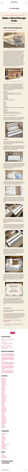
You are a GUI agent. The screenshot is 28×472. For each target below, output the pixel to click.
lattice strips (11, 324)
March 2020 (3, 382)
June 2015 (3, 425)
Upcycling (3, 447)
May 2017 (3, 404)
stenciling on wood (18, 324)
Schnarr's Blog (14, 1)
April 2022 (3, 378)
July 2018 (3, 390)
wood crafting (8, 325)
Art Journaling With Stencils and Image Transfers (7, 368)
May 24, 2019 (20, 23)
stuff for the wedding (17, 53)
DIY (4, 15)
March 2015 (3, 427)
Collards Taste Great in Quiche (6, 345)
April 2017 (3, 405)
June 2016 (3, 413)
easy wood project (6, 323)
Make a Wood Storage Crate (14, 19)
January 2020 (3, 383)
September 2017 (4, 400)
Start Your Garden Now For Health (6, 343)
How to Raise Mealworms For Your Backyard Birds (8, 359)
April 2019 (3, 388)
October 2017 (3, 399)
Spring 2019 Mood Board (7, 313)
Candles (2, 434)
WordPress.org (3, 457)
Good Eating (3, 437)
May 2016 (3, 414)
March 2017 (3, 406)
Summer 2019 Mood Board (8, 320)
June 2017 (3, 403)
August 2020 (3, 381)
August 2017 (3, 401)
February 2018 (3, 395)
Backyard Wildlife (4, 433)
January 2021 (3, 380)
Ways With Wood (21, 15)
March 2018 (3, 394)
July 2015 (3, 424)
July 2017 (3, 402)
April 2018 (3, 393)
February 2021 (3, 379)
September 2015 (4, 422)
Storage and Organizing (14, 15)
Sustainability (3, 445)
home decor (11, 323)
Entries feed (3, 455)
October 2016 (3, 410)
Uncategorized (3, 446)
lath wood (8, 324)
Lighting (2, 442)
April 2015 (3, 426)
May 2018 (3, 392)
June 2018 (3, 391)
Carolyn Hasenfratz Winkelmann (12, 23)
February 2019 (3, 389)
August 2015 (3, 423)
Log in (2, 454)
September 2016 (4, 411)
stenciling (14, 324)
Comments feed (4, 456)
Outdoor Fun (3, 443)
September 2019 (4, 384)
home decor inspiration (16, 323)
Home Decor (7, 15)
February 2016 (3, 417)
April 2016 (3, 415)
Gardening (3, 436)
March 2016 (3, 416)
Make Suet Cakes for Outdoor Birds (7, 372)
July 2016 (3, 412)
